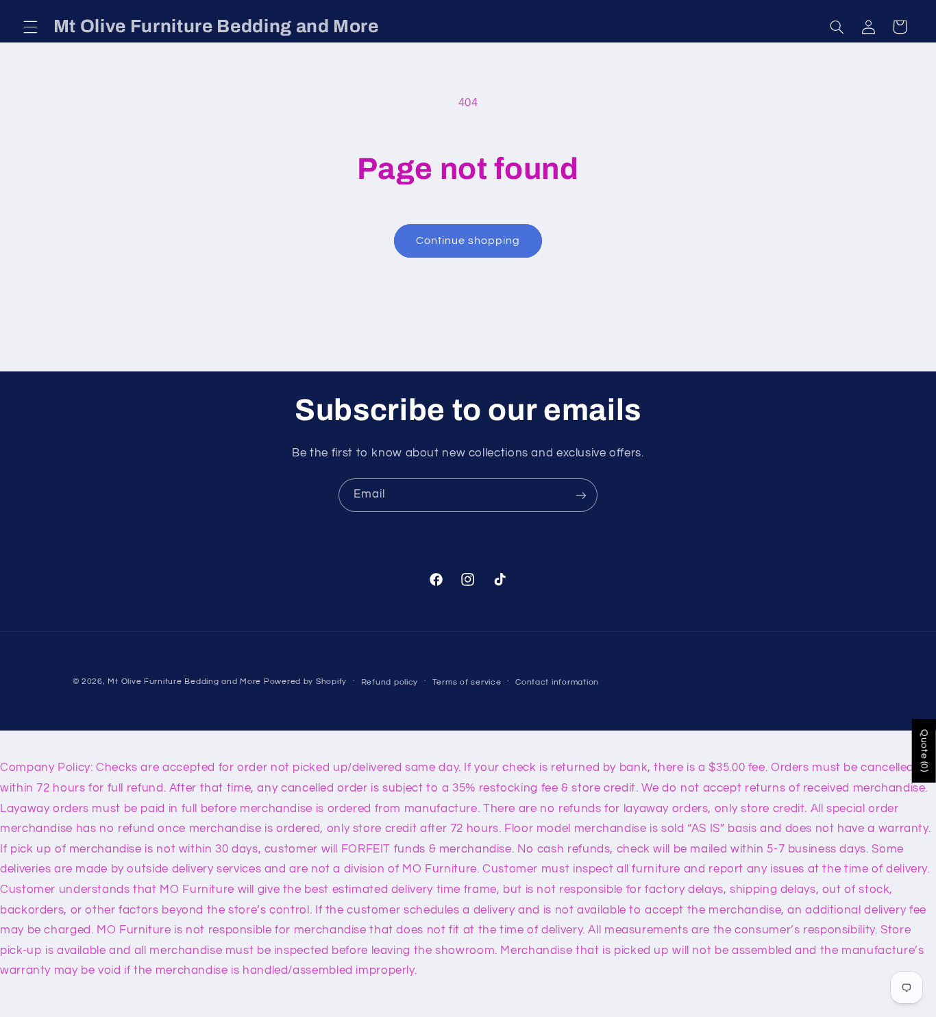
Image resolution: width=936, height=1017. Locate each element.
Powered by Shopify (305, 681)
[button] (30, 26)
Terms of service (467, 682)
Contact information (557, 682)
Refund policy (390, 682)
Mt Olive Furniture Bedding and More (184, 681)
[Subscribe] (581, 495)
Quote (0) (924, 750)
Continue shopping (468, 240)
